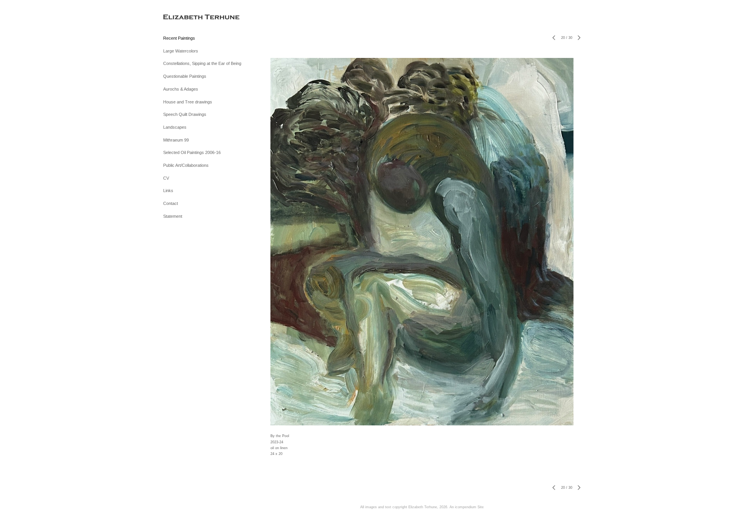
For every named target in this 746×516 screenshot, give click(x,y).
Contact (170, 203)
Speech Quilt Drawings (184, 114)
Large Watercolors (180, 51)
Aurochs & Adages (180, 89)
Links (168, 190)
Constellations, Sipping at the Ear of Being (202, 63)
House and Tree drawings (187, 102)
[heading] (182, 17)
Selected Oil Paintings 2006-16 (192, 152)
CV (166, 178)
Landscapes (174, 127)
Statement (172, 216)
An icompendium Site (467, 507)
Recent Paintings (179, 38)
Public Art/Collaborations (186, 165)
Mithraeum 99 (176, 140)
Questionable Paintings (184, 76)
